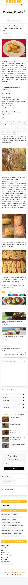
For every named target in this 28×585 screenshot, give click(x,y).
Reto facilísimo (6, 530)
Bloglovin (6, 407)
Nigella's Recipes (5, 552)
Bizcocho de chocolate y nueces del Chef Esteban (12, 322)
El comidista (4, 559)
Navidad (4, 525)
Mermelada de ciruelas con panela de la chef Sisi (13, 337)
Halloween (13, 519)
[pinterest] (15, 1)
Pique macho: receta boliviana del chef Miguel (13, 305)
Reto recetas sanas (7, 533)
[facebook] (10, 1)
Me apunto (14, 468)
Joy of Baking (4, 557)
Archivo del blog (20, 414)
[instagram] (12, 1)
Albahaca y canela (5, 561)
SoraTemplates (11, 572)
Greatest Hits (8, 414)
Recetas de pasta (6, 528)
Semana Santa (5, 536)
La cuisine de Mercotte (7, 564)
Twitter (5, 394)
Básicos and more (6, 514)
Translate (14, 483)
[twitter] (7, 1)
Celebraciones (5, 517)
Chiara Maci (4, 550)
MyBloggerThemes (21, 572)
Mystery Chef (7, 33)
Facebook (5, 397)
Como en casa (5, 519)
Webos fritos (4, 548)
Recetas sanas (16, 528)
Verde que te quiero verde (17, 536)
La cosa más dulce (6, 522)
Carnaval (15, 514)
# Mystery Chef (9, 292)
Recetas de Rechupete (7, 555)
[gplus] (18, 1)
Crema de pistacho (15, 424)
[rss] (20, 1)
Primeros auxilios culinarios (15, 525)
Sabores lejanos (18, 533)
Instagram (6, 400)
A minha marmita (5, 545)
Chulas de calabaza (15, 417)
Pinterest (5, 404)
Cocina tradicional (16, 517)
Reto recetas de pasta (17, 530)
